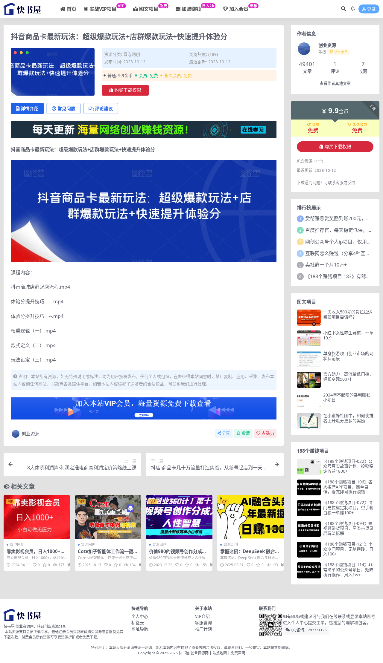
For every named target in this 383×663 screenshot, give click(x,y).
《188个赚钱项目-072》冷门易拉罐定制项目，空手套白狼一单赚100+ (348, 507)
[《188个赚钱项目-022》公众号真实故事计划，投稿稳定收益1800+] (309, 467)
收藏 (246, 433)
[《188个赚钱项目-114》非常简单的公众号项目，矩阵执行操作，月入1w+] (309, 570)
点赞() (268, 433)
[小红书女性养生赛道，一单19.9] (309, 338)
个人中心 (139, 616)
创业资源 (30, 434)
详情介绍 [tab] (30, 108)
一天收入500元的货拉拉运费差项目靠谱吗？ (347, 314)
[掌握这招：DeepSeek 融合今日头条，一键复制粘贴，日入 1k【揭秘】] (250, 517)
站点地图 (219, 653)
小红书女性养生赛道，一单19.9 (348, 335)
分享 (226, 433)
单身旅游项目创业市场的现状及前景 (348, 355)
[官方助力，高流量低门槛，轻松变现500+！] (309, 380)
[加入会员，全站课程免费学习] (143, 129)
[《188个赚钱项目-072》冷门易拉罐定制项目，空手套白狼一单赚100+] (309, 508)
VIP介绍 (202, 616)
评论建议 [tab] (104, 108)
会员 (315, 125)
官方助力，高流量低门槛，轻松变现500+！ (348, 376)
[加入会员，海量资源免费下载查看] (143, 410)
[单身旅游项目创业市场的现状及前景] (309, 359)
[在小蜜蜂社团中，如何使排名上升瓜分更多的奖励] (309, 421)
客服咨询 (203, 622)
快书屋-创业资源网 (194, 653)
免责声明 (238, 653)
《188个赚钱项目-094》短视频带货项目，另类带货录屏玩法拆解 (348, 528)
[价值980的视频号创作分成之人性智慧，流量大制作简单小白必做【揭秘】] (179, 517)
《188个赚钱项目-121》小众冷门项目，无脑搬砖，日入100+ (348, 549)
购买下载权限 (127, 90)
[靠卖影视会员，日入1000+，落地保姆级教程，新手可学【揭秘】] (37, 517)
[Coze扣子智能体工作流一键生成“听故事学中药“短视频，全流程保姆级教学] (108, 517)
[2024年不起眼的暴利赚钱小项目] (309, 400)
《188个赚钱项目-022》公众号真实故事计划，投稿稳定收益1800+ (348, 466)
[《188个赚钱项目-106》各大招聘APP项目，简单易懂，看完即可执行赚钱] (309, 487)
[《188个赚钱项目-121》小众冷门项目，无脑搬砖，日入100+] (309, 550)
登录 (371, 9)
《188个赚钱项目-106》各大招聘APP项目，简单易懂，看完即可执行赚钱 (348, 487)
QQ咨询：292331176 (308, 630)
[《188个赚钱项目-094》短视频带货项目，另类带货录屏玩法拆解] (309, 529)
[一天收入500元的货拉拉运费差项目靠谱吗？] (309, 317)
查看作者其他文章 (335, 83)
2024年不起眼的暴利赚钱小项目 (346, 397)
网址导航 (139, 629)
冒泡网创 (131, 54)
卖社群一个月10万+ (326, 264)
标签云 (137, 622)
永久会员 (360, 125)
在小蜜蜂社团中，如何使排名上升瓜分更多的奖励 (348, 418)
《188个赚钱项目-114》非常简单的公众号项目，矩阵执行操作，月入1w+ (348, 570)
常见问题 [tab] (66, 108)
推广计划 (203, 629)
